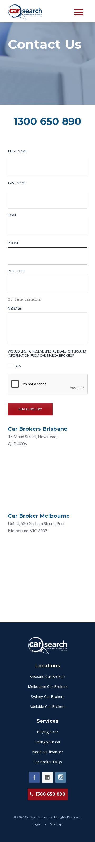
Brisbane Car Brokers (47, 676)
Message (14, 308)
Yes (18, 366)
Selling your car (47, 741)
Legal (37, 824)
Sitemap (56, 824)
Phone (13, 243)
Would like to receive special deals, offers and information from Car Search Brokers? (47, 353)
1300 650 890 (48, 121)
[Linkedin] (47, 777)
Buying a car (47, 731)
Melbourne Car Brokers (48, 686)
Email (12, 215)
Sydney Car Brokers (47, 696)
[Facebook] (34, 777)
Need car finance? (47, 751)
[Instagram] (60, 777)
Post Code (16, 271)
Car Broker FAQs (47, 761)
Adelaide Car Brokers (47, 706)
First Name (17, 151)
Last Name (17, 183)
